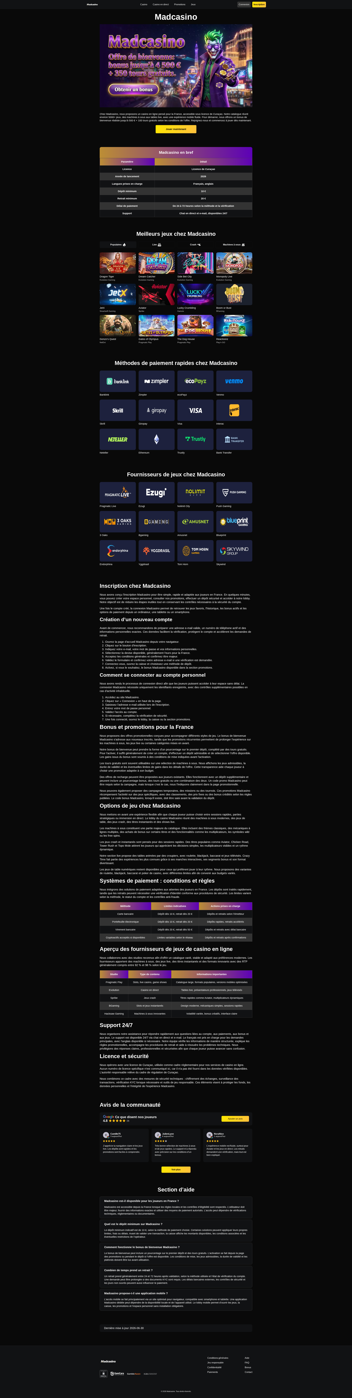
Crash (193, 244)
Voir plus (176, 1169)
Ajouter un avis (235, 1119)
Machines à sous (232, 244)
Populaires (116, 244)
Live (154, 244)
